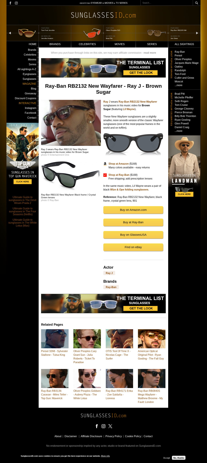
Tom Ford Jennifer (48, 30)
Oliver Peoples (183, 59)
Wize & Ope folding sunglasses (129, 189)
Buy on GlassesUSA (133, 234)
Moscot (179, 81)
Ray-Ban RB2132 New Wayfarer (138, 101)
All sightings (184, 44)
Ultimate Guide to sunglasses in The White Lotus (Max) (22, 222)
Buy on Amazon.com (133, 209)
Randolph (180, 70)
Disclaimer (71, 436)
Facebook (30, 112)
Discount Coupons (25, 98)
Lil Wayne (129, 109)
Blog (33, 88)
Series (152, 44)
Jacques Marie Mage (187, 63)
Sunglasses (29, 79)
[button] (71, 145)
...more (178, 85)
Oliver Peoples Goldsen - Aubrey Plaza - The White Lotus (87, 394)
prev (10, 33)
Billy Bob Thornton (185, 116)
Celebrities (87, 44)
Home (33, 44)
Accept (166, 458)
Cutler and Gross (184, 77)
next (197, 33)
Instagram (30, 108)
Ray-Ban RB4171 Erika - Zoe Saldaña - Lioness (119, 394)
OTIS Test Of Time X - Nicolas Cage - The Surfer (118, 355)
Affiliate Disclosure (91, 436)
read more (150, 52)
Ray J (106, 101)
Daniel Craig (182, 127)
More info (105, 456)
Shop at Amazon (119, 163)
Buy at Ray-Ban (133, 222)
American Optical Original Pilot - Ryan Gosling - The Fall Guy (151, 355)
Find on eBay (133, 247)
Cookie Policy (133, 436)
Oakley (179, 66)
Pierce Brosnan (183, 112)
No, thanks (178, 458)
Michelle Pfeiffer (184, 97)
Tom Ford (180, 74)
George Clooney (184, 108)
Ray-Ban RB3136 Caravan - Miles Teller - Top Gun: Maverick (54, 394)
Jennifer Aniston (47, 38)
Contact (31, 117)
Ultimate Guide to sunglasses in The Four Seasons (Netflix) (22, 211)
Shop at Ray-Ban (119, 175)
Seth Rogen (181, 101)
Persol (178, 55)
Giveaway (30, 93)
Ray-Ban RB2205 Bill (178, 30)
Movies (120, 44)
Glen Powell (182, 123)
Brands (55, 44)
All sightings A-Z (26, 69)
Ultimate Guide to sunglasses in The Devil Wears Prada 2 (22, 200)
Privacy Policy (113, 436)
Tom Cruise (181, 105)
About (57, 436)
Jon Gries (174, 38)
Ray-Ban (111, 287)
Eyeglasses (29, 74)
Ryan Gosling (182, 119)
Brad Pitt (109, 38)
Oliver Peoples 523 (113, 30)
